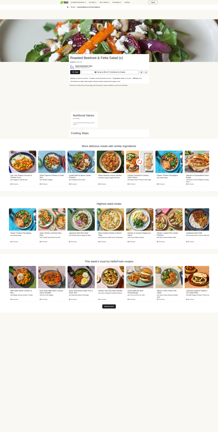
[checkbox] (71, 62)
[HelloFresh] (64, 2)
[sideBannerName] (84, 99)
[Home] (68, 7)
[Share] (146, 72)
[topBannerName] (109, 14)
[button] (84, 115)
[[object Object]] (141, 72)
